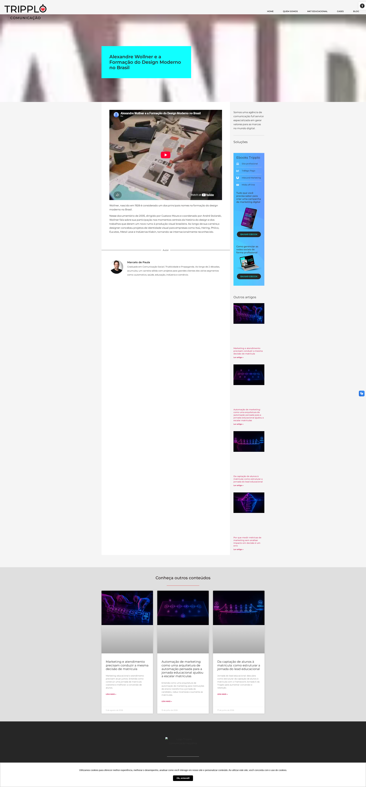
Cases (340, 11)
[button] (362, 6)
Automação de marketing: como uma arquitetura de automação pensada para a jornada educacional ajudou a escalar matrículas (248, 415)
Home (270, 11)
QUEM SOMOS (290, 11)
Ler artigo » (238, 357)
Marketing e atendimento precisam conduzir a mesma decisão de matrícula (248, 351)
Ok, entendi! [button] (183, 778)
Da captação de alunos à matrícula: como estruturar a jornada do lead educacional (248, 479)
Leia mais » (111, 694)
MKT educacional (317, 11)
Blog (356, 11)
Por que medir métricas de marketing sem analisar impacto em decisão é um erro (247, 541)
